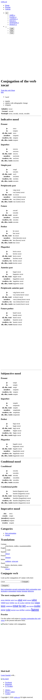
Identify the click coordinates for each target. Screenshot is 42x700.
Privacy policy (10, 692)
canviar (28, 603)
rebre (16, 603)
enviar (3, 600)
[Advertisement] (21, 56)
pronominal (12, 591)
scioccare (15, 561)
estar (15, 605)
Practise (7, 7)
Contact (7, 694)
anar (20, 600)
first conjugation (10, 533)
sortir (12, 600)
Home (7, 5)
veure (37, 602)
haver (35, 609)
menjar (7, 600)
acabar (22, 603)
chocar (7, 554)
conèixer (28, 610)
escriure (13, 610)
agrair (25, 600)
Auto (11, 33)
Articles (7, 9)
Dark (11, 31)
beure (7, 603)
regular (7, 535)
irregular (24, 591)
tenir (3, 606)
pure (39, 589)
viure (27, 606)
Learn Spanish (6, 675)
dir (19, 603)
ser (24, 605)
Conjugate (25, 581)
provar (31, 606)
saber (34, 600)
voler (8, 610)
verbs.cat (4, 2)
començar (9, 606)
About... (8, 690)
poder (37, 605)
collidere (8, 561)
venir (3, 603)
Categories (5, 585)
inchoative (4, 591)
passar (29, 600)
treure (17, 610)
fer (20, 605)
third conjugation (31, 589)
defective (31, 591)
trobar (12, 603)
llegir (16, 600)
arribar (22, 610)
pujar (3, 610)
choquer (8, 557)
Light (11, 28)
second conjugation (18, 589)
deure (32, 603)
